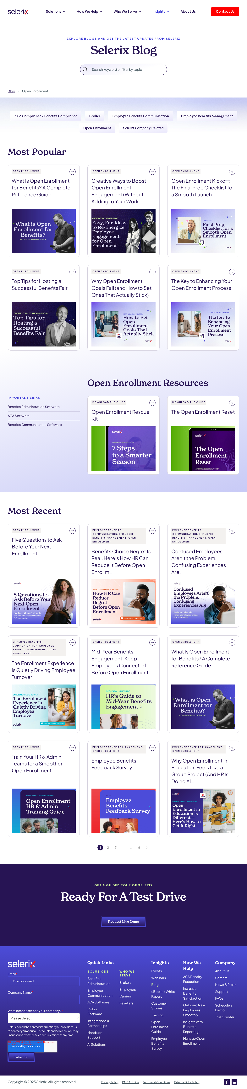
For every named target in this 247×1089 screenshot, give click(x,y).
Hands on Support (94, 1035)
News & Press (225, 984)
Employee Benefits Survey (159, 1043)
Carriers (125, 996)
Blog (155, 984)
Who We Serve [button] (125, 11)
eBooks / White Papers (163, 994)
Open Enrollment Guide (159, 1027)
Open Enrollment (97, 128)
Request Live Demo (123, 921)
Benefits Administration (98, 981)
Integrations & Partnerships (98, 1023)
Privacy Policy (109, 1082)
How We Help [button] (87, 11)
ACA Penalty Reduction (192, 979)
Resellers (126, 1003)
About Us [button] (188, 11)
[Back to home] (18, 11)
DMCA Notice (130, 1082)
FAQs (219, 998)
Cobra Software (94, 1011)
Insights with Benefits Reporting (193, 1027)
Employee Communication (99, 992)
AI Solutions (96, 1044)
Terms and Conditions (156, 1082)
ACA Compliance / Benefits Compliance (45, 116)
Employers (127, 989)
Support (221, 991)
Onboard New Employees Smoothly (194, 1010)
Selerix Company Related (143, 128)
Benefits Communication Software (35, 424)
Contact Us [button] (225, 11)
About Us (222, 971)
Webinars (158, 978)
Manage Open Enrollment (194, 1040)
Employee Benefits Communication (140, 116)
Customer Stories (159, 1005)
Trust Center (224, 1017)
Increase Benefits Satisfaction (192, 993)
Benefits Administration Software (34, 406)
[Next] (147, 847)
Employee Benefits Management (207, 116)
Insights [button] (159, 11)
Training (157, 1015)
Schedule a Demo (223, 1007)
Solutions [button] (53, 11)
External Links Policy (186, 1082)
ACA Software (19, 416)
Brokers (125, 982)
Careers (221, 978)
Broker (94, 116)
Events (156, 971)
